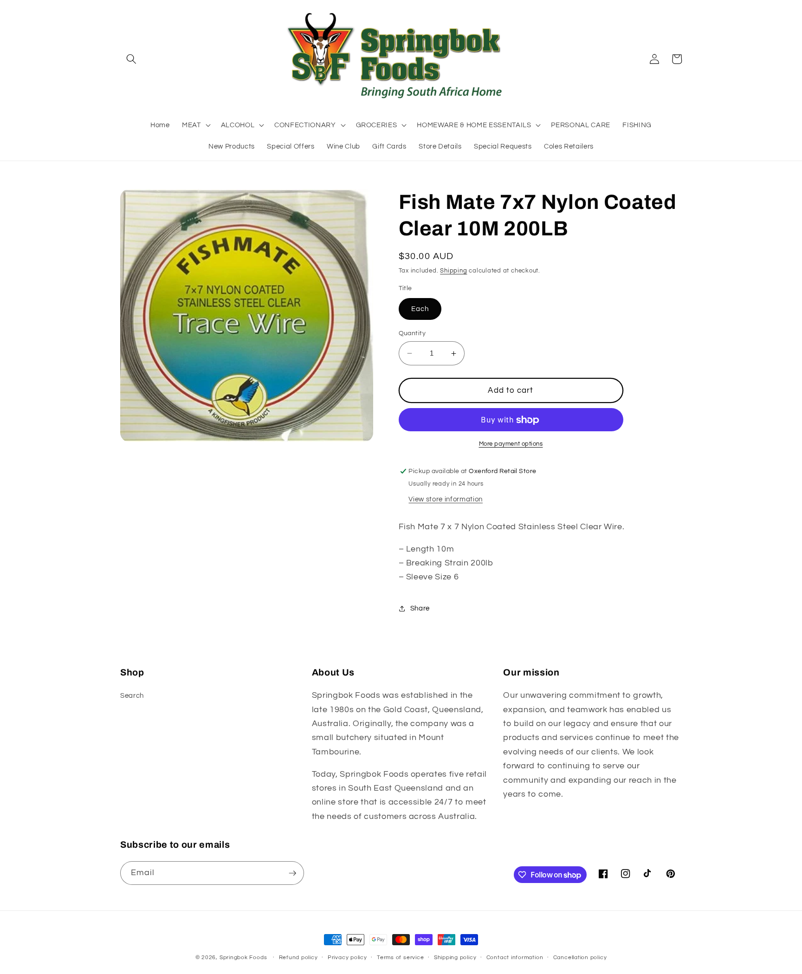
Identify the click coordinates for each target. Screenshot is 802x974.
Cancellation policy (580, 958)
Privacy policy (347, 958)
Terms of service (400, 958)
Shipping (453, 271)
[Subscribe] (292, 873)
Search (132, 695)
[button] (131, 59)
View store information (445, 499)
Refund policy (298, 958)
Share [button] (420, 608)
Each (420, 308)
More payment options (511, 444)
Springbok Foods (243, 958)
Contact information (514, 958)
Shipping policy (455, 958)
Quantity (412, 333)
